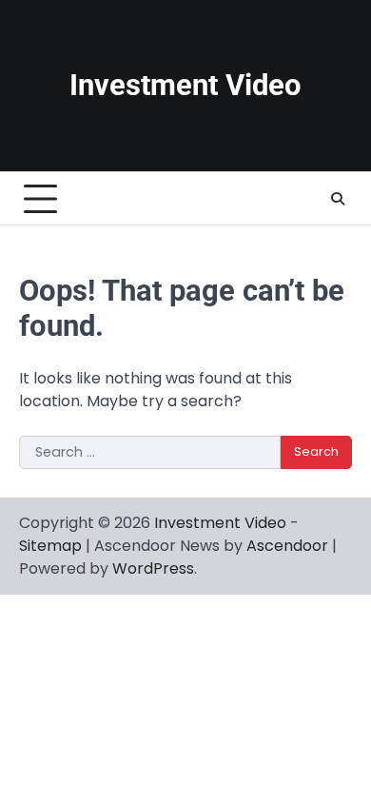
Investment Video (185, 85)
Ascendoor (287, 546)
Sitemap (50, 546)
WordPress (153, 568)
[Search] (337, 199)
